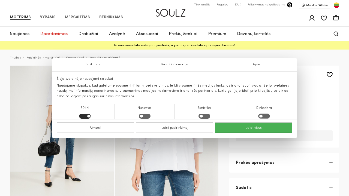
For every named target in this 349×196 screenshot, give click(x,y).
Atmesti (95, 127)
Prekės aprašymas (255, 163)
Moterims (20, 17)
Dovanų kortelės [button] (253, 34)
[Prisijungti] (312, 18)
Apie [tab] (256, 64)
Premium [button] (217, 34)
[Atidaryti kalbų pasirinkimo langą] (336, 5)
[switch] (145, 116)
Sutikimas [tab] (93, 64)
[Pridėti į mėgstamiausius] (330, 74)
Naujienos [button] (19, 34)
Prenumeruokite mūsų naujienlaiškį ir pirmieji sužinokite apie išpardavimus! (174, 45)
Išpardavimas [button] (54, 34)
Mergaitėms (77, 17)
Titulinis (15, 57)
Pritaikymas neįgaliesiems (266, 4)
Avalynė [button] (117, 34)
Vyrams (47, 17)
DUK (238, 4)
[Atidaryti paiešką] (336, 34)
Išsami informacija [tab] (174, 64)
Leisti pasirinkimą (174, 127)
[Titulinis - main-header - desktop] (174, 10)
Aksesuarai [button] (147, 34)
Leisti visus (253, 127)
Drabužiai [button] (88, 34)
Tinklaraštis (202, 4)
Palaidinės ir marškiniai (43, 57)
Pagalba (222, 4)
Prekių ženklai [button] (183, 34)
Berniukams (111, 17)
